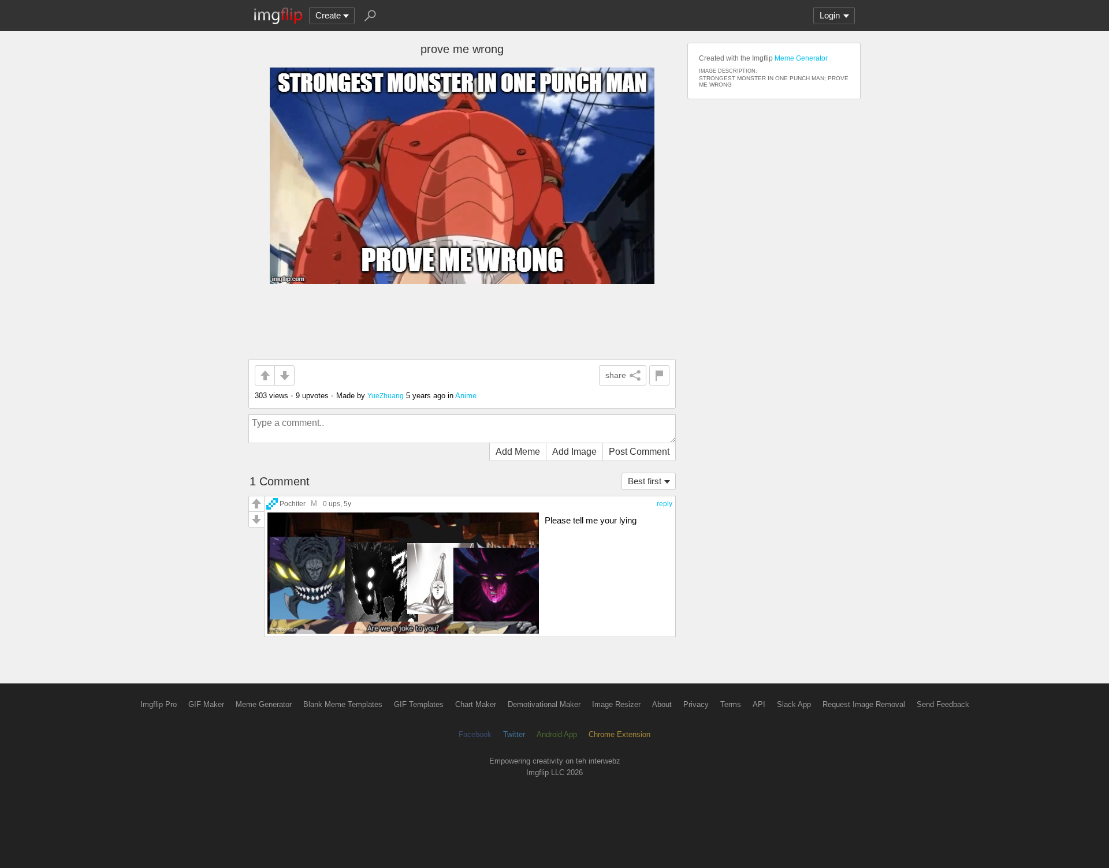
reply (664, 504)
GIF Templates (419, 704)
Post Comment (639, 452)
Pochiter (293, 503)
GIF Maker (206, 704)
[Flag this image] (659, 375)
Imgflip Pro (158, 704)
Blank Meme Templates (342, 704)
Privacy (696, 704)
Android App (557, 734)
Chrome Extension (619, 734)
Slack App (794, 704)
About (662, 704)
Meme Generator (801, 58)
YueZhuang (385, 395)
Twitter (514, 734)
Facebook (475, 734)
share (615, 375)
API (759, 704)
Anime (466, 395)
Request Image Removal (864, 704)
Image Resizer (616, 704)
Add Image (574, 452)
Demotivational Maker (544, 704)
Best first (644, 481)
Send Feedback (943, 704)
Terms (730, 704)
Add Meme (518, 452)
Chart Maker (475, 704)
